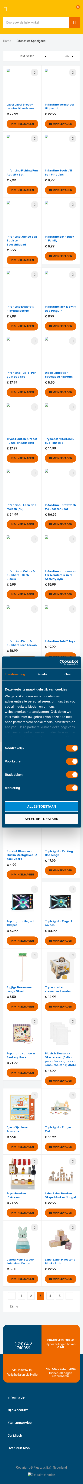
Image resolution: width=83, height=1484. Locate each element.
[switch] (72, 761)
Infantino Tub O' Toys (60, 641)
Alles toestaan (41, 806)
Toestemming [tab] (15, 674)
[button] (34, 72)
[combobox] (35, 22)
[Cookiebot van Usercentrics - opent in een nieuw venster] (59, 662)
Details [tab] (41, 674)
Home (7, 41)
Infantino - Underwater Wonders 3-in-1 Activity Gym (60, 575)
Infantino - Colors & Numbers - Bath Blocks (21, 575)
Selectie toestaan (42, 819)
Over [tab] (68, 674)
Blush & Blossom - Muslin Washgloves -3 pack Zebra (22, 855)
